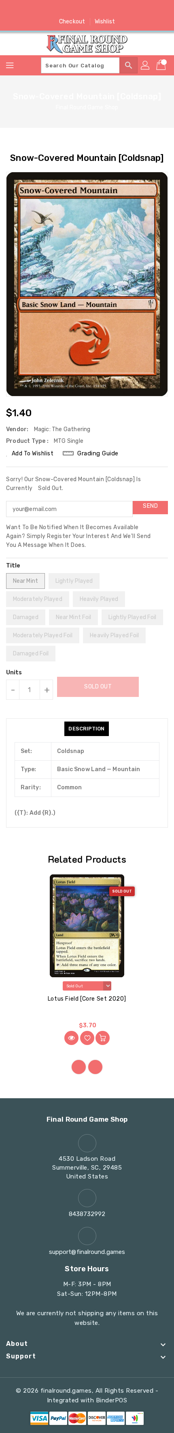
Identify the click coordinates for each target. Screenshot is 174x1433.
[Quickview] (71, 1038)
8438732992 (87, 1214)
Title (13, 565)
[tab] (86, 729)
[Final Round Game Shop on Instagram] (87, 9)
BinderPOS (111, 1400)
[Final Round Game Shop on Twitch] (118, 9)
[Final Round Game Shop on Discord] (102, 9)
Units (14, 673)
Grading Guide (98, 453)
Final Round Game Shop (87, 107)
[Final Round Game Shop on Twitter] (72, 9)
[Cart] (162, 65)
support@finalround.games (87, 1252)
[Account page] (146, 65)
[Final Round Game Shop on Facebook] (56, 9)
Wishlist (105, 21)
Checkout (72, 21)
